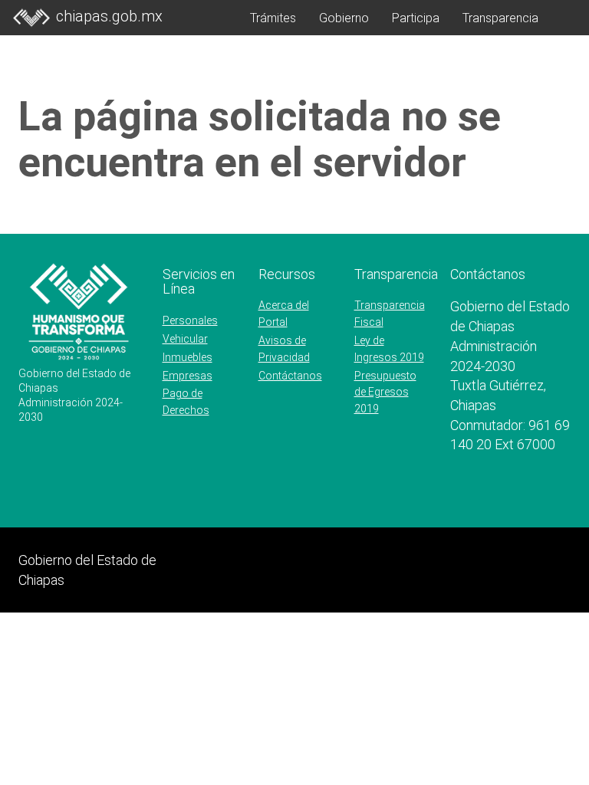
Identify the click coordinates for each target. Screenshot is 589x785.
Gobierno (344, 18)
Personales (190, 320)
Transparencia (500, 18)
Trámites (273, 18)
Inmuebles (187, 357)
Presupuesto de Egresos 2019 (385, 392)
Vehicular (185, 339)
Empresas (187, 376)
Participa (415, 18)
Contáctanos (290, 376)
